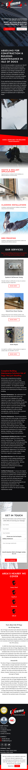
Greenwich (14, 606)
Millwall (14, 616)
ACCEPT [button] (17, 766)
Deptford (14, 597)
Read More (11, 766)
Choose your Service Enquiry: (14, 536)
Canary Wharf (14, 587)
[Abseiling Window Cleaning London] (14, 4)
